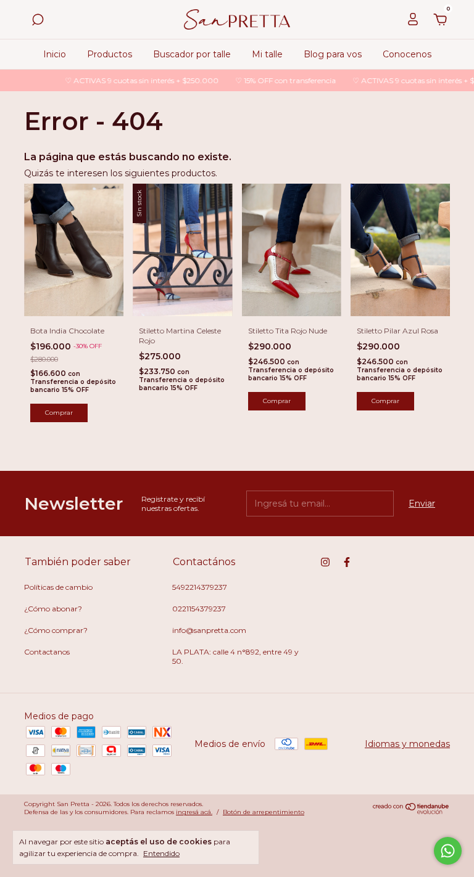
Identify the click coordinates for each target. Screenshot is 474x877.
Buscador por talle (192, 54)
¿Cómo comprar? (56, 630)
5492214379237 (199, 587)
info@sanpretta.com (209, 630)
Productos (109, 54)
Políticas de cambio (58, 587)
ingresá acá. (194, 812)
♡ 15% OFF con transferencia (276, 80)
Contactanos (47, 651)
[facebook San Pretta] (347, 562)
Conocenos (407, 54)
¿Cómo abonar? (53, 608)
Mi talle (267, 54)
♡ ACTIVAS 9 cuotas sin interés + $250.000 (132, 80)
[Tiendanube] (411, 811)
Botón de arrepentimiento (263, 812)
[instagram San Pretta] (325, 562)
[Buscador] (37, 21)
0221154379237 (199, 608)
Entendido (161, 853)
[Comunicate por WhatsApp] (448, 851)
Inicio (54, 54)
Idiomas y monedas (407, 743)
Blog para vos (333, 54)
